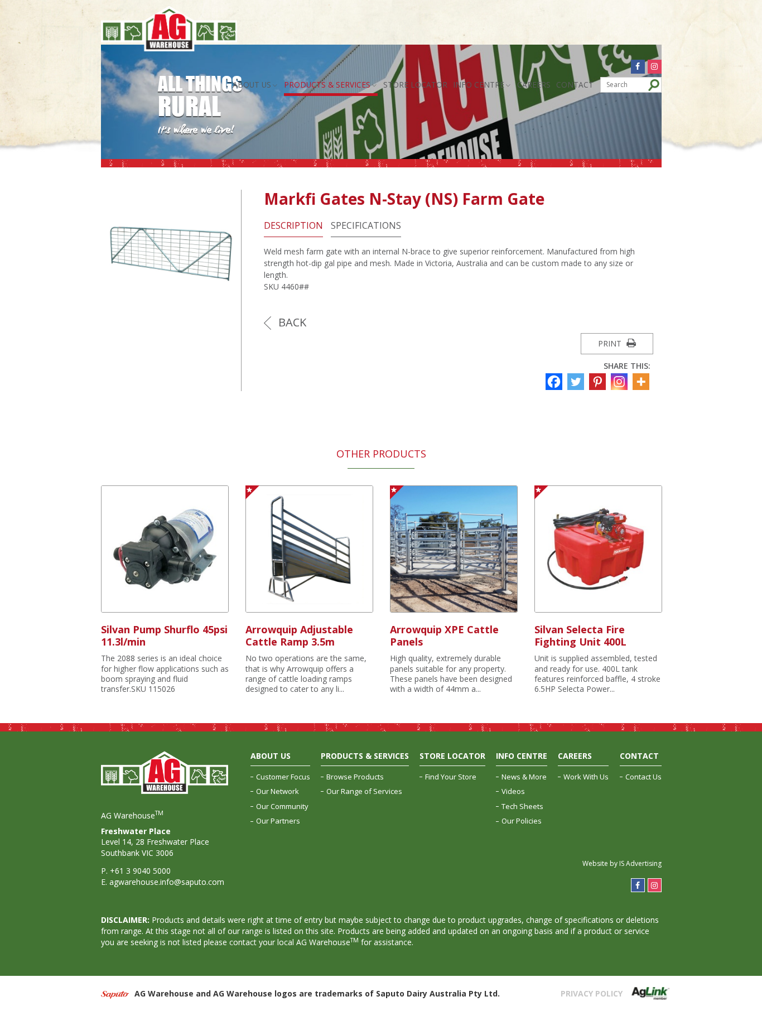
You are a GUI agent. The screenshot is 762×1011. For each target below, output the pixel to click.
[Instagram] (620, 381)
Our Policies (521, 821)
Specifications (366, 226)
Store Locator (415, 84)
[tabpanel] (165, 590)
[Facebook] (555, 381)
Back (291, 322)
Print (611, 343)
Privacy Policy (592, 993)
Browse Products (355, 777)
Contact (575, 84)
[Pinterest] (599, 381)
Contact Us (643, 777)
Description (293, 226)
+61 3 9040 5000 (140, 870)
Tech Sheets (522, 806)
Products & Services (327, 84)
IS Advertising (640, 863)
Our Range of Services (364, 791)
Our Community (282, 806)
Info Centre (478, 84)
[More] (642, 381)
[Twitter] (577, 381)
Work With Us (586, 777)
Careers (534, 84)
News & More (524, 777)
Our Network (277, 791)
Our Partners (278, 821)
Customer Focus (283, 777)
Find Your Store (450, 777)
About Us (252, 84)
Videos (513, 791)
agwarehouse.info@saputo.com (166, 882)
